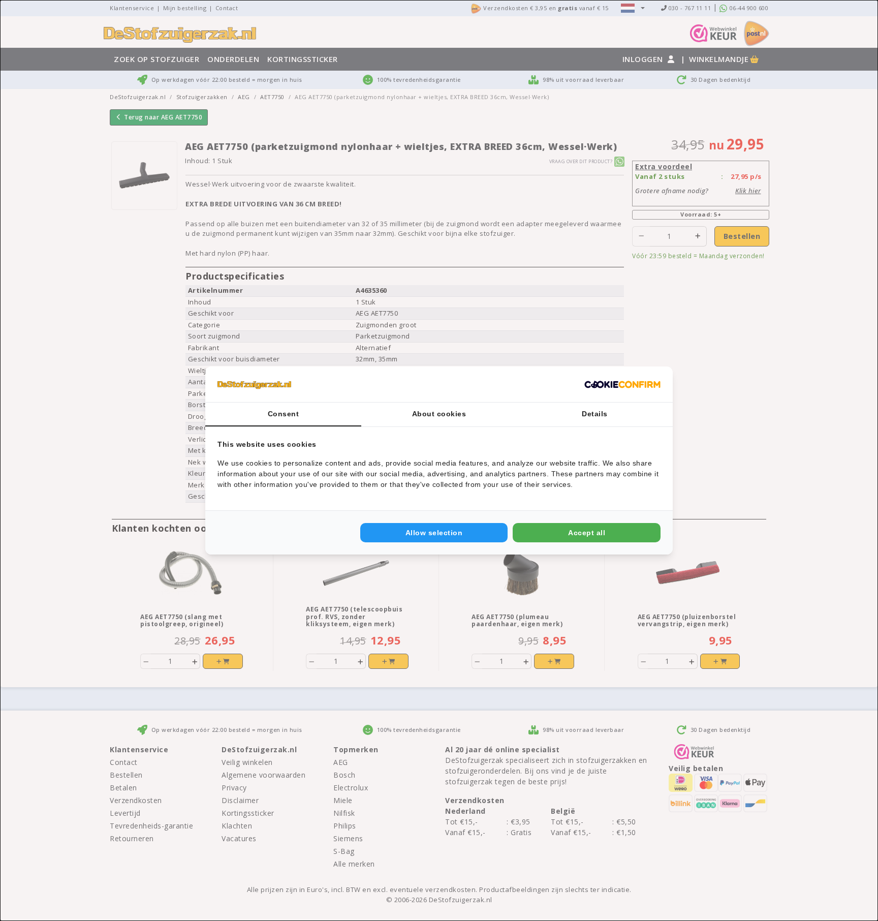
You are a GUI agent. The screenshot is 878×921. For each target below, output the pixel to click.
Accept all (586, 533)
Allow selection (434, 533)
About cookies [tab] (439, 414)
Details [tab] (595, 414)
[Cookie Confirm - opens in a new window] (622, 384)
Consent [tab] (283, 414)
